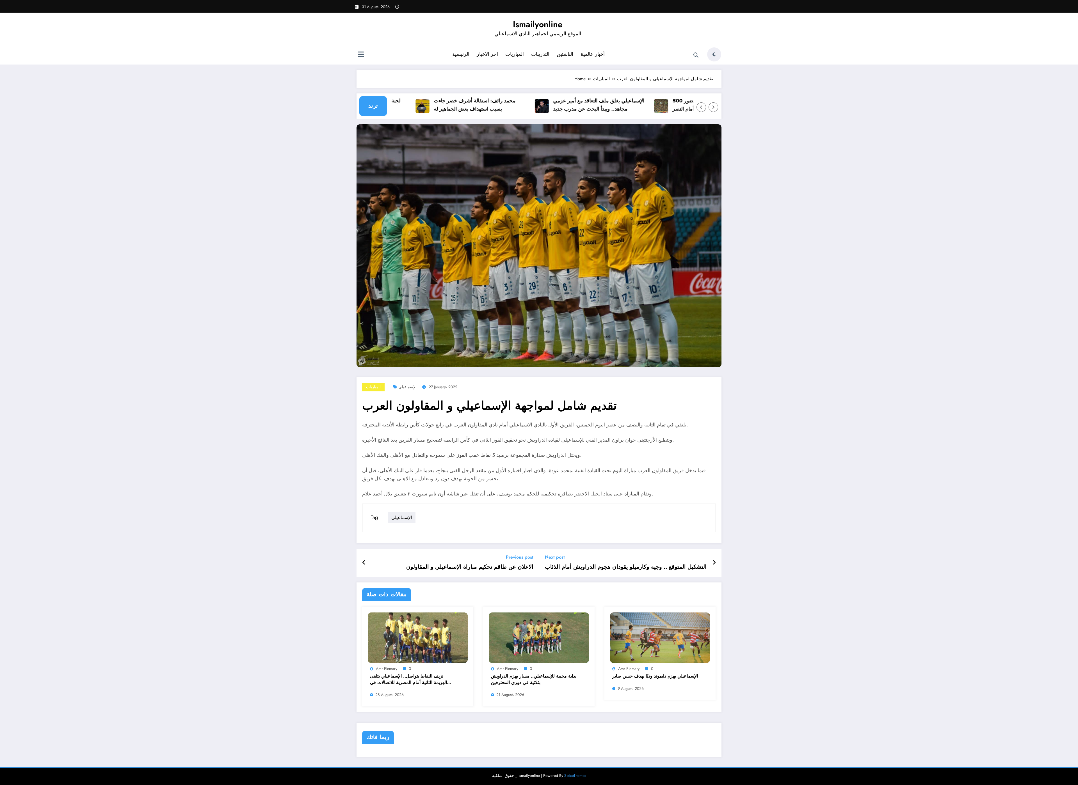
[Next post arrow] (714, 562)
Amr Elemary (386, 668)
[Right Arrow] (713, 107)
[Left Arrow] (701, 107)
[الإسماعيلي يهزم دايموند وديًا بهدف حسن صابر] (660, 637)
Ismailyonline (538, 24)
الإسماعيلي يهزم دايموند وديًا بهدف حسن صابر (655, 676)
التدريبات (540, 54)
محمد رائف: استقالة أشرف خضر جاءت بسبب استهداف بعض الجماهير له (448, 105)
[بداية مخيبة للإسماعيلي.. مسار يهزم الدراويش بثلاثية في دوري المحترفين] (539, 637)
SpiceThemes (575, 775)
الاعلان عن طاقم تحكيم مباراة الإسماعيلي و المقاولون (469, 567)
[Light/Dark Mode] (714, 54)
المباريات (514, 54)
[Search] (696, 55)
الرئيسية (460, 54)
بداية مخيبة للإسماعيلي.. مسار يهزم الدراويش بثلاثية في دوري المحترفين (533, 679)
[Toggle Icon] (361, 55)
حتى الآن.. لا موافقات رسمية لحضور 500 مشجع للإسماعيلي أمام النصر (690, 105)
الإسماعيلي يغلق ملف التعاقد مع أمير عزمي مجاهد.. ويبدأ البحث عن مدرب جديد (572, 105)
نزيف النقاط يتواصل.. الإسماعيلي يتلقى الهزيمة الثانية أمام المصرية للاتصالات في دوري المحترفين (408, 679)
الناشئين (565, 54)
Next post (555, 557)
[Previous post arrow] (364, 562)
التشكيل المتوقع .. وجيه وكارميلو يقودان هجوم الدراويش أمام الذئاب (626, 567)
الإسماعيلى (407, 387)
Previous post (519, 557)
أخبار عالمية (593, 54)
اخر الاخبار (487, 54)
